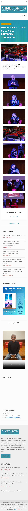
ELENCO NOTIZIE (13, 223)
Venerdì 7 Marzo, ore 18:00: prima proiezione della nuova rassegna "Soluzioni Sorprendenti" (11, 243)
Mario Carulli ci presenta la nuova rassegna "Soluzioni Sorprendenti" (11, 252)
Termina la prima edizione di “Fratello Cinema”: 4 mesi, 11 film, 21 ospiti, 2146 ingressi (12, 271)
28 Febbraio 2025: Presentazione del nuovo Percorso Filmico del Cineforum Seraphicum (12, 261)
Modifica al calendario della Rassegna (12, 235)
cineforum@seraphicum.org (13, 417)
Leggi (15, 509)
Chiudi (19, 509)
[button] (21, 16)
